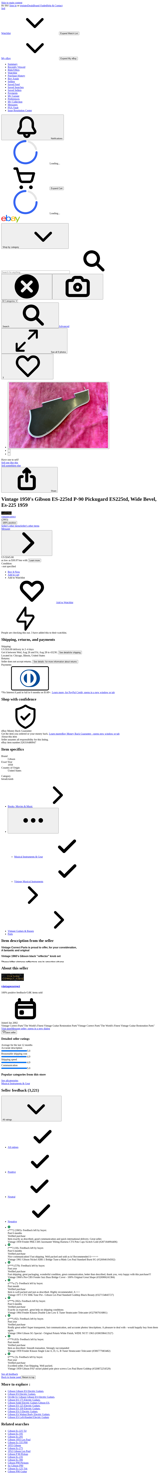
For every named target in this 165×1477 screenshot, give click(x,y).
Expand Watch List (69, 33)
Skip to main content (11, 2)
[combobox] (35, 272)
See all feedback (9, 1374)
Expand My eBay (68, 58)
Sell (3, 8)
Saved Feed (14, 84)
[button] (30, 315)
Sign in (13, 5)
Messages (13, 104)
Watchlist (12, 72)
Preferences (13, 99)
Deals (30, 5)
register (23, 5)
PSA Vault (13, 107)
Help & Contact (54, 5)
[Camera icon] (77, 286)
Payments (13, 93)
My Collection (15, 101)
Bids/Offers (13, 70)
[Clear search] (26, 286)
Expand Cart (57, 188)
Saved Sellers (14, 90)
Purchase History (16, 75)
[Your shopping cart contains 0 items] (25, 188)
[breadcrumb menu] (33, 820)
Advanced (64, 326)
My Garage (13, 96)
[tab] (82, 736)
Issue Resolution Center (20, 110)
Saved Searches (16, 87)
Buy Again (13, 78)
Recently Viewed (16, 67)
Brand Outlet (39, 5)
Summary (13, 64)
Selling (11, 81)
